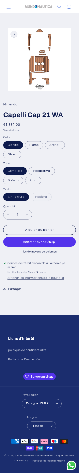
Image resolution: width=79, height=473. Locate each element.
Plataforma (41, 170)
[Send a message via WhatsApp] (71, 465)
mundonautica (24, 455)
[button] (8, 6)
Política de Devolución (24, 359)
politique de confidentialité (27, 350)
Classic (13, 144)
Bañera (13, 180)
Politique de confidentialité (48, 461)
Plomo (34, 144)
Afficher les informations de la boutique (35, 277)
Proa (33, 180)
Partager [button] (14, 289)
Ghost (12, 154)
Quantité (9, 206)
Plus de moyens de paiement (39, 251)
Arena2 (54, 144)
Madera (43, 198)
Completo (15, 170)
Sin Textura (16, 196)
